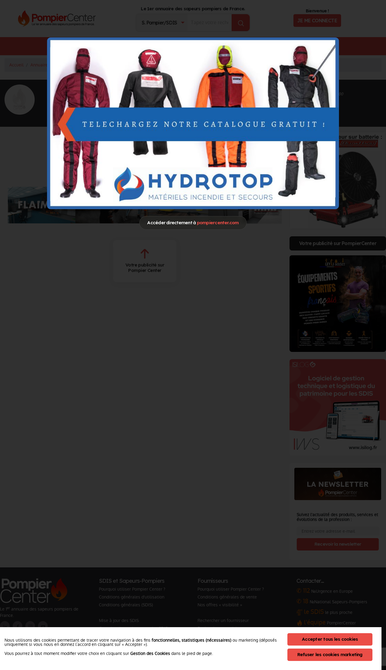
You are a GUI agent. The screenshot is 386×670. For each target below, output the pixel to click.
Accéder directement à (193, 222)
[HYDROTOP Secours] (193, 123)
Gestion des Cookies (150, 653)
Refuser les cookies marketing (329, 654)
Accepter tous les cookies (330, 639)
